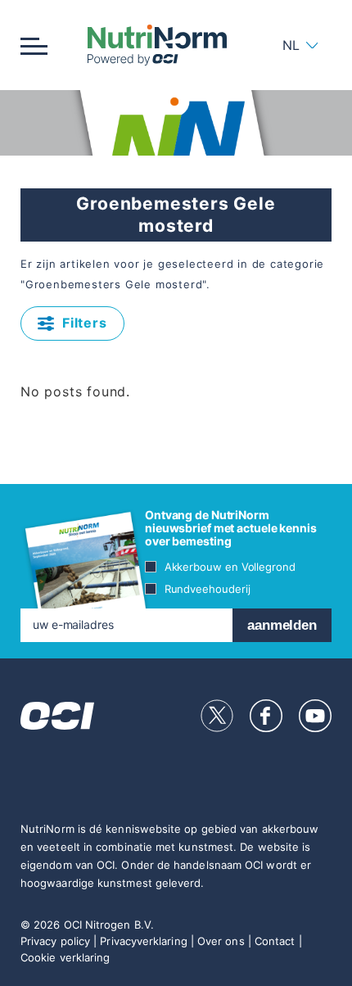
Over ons (221, 941)
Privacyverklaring (143, 941)
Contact (275, 941)
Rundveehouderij (207, 588)
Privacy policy (55, 941)
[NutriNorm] (156, 45)
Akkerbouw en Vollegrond (230, 566)
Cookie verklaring (65, 957)
